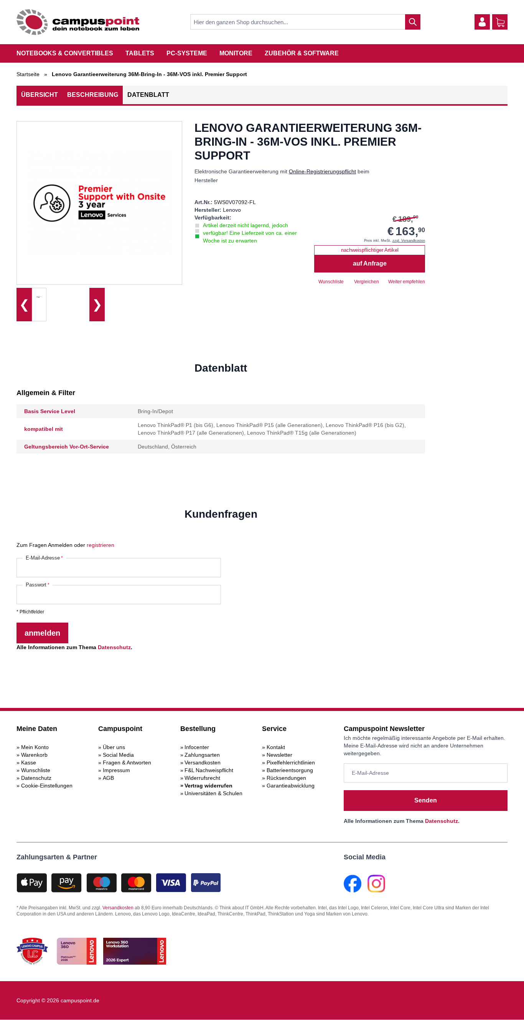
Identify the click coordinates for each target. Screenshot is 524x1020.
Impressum (116, 770)
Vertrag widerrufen (208, 785)
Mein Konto (35, 747)
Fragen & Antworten (127, 762)
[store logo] (77, 22)
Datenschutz (114, 647)
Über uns (114, 747)
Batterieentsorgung (290, 770)
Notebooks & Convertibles (64, 53)
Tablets (139, 53)
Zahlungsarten (202, 755)
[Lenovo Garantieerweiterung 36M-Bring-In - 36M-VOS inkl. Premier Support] (39, 296)
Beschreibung (92, 94)
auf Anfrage (370, 263)
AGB (108, 778)
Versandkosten (203, 762)
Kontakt (276, 747)
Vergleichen (366, 281)
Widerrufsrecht (202, 778)
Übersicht (39, 94)
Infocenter (197, 747)
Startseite (28, 74)
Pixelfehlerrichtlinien (291, 762)
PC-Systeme (186, 53)
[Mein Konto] (482, 22)
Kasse (28, 762)
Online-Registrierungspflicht (322, 171)
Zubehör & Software (302, 53)
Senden (425, 800)
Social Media (118, 755)
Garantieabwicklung (291, 785)
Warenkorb (34, 755)
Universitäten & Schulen (213, 793)
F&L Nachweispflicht (209, 770)
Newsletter (279, 755)
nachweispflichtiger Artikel (370, 250)
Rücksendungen (286, 778)
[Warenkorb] (500, 22)
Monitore (235, 53)
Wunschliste (35, 770)
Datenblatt (148, 94)
